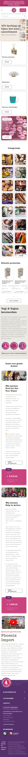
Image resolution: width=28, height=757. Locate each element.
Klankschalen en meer (6, 202)
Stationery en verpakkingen (7, 241)
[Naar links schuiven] (10, 296)
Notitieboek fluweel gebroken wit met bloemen (20, 282)
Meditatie (6, 215)
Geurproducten (7, 176)
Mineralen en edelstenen (19, 215)
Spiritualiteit (19, 228)
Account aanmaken (10, 707)
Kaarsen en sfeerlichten (19, 189)
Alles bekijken (14, 300)
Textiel (18, 241)
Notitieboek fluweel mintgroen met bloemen (7, 282)
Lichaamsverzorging (20, 202)
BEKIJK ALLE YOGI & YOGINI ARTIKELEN (14, 353)
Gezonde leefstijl (18, 176)
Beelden (5, 163)
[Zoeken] (24, 16)
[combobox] (13, 16)
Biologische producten (19, 163)
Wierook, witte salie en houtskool (7, 253)
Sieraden (5, 228)
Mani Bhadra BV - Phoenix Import (3, 746)
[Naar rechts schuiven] (17, 296)
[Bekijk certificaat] (14, 734)
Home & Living (7, 189)
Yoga (17, 254)
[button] (2, 10)
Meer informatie (12, 462)
